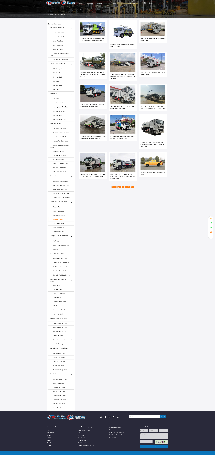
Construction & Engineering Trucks (58, 280)
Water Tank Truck (58, 103)
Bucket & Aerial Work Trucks (58, 318)
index (114, 187)
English (151, 3)
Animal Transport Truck (59, 361)
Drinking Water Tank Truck (60, 107)
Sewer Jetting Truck (58, 211)
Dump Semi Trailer (58, 383)
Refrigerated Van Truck (59, 357)
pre (119, 187)
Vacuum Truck (57, 207)
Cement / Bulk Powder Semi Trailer (59, 146)
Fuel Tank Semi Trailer (59, 128)
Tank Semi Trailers (55, 123)
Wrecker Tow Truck (58, 37)
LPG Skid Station (58, 85)
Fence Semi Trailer (58, 408)
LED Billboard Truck (59, 353)
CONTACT (131, 3)
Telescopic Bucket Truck (60, 327)
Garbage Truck (54, 176)
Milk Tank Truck (57, 115)
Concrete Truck (57, 289)
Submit (154, 447)
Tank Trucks (53, 93)
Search (163, 417)
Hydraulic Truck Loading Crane (62, 275)
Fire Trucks (56, 241)
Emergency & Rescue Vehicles (59, 235)
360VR (115, 3)
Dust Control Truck (60, 15)
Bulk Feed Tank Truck (59, 119)
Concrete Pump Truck (59, 301)
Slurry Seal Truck (58, 314)
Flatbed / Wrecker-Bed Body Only (59, 54)
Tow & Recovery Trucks (57, 27)
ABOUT (123, 3)
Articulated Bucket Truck (60, 323)
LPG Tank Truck (57, 73)
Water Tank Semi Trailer (60, 137)
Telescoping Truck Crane (60, 258)
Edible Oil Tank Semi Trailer (61, 163)
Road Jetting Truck (58, 223)
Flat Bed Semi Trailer (59, 387)
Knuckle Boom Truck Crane (61, 262)
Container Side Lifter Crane (61, 271)
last (132, 187)
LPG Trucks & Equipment (57, 63)
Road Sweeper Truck (59, 215)
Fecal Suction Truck (58, 231)
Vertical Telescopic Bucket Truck (62, 340)
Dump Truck (56, 285)
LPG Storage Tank (58, 69)
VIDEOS (107, 3)
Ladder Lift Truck (58, 335)
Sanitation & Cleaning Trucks (58, 201)
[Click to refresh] (161, 442)
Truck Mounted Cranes (56, 253)
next (127, 187)
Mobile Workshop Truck (60, 370)
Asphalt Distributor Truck (60, 293)
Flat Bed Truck (57, 297)
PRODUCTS (50, 432)
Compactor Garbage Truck (60, 181)
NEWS (100, 3)
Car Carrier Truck (58, 49)
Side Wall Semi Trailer (59, 404)
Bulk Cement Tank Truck (60, 306)
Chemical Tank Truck (59, 111)
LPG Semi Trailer (58, 77)
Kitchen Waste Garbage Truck (61, 197)
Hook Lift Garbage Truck (60, 189)
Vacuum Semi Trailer (59, 151)
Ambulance (56, 249)
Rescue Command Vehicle (61, 245)
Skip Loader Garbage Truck (61, 193)
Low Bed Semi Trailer (59, 391)
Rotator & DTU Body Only (60, 59)
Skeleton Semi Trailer (59, 395)
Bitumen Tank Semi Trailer (60, 141)
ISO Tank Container (58, 159)
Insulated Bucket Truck (59, 331)
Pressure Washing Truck (60, 227)
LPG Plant (56, 89)
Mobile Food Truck (58, 365)
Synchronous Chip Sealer (60, 310)
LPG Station (56, 81)
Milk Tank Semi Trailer (59, 167)
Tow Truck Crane (58, 45)
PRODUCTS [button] (89, 3)
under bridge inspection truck (61, 344)
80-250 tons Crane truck (60, 267)
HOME (80, 3)
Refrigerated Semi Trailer (60, 379)
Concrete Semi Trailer (59, 155)
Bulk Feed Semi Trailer (59, 172)
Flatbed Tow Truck (58, 33)
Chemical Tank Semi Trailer (61, 133)
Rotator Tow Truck (58, 41)
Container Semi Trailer (59, 399)
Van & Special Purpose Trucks (59, 348)
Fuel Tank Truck (57, 98)
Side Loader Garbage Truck (61, 185)
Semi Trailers (54, 374)
